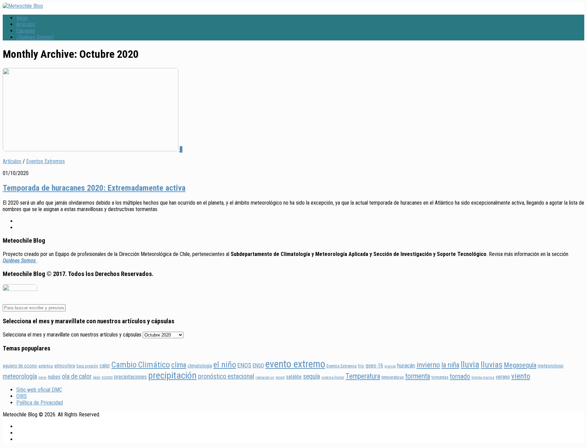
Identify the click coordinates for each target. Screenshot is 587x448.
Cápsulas (25, 31)
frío (361, 365)
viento (520, 376)
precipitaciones (130, 377)
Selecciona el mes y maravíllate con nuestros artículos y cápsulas (72, 334)
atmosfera (64, 366)
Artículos (25, 24)
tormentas (439, 377)
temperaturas (392, 377)
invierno (428, 364)
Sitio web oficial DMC (39, 389)
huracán (406, 365)
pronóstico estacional (226, 376)
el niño (224, 364)
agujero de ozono (20, 366)
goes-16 (374, 365)
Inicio (22, 18)
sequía (311, 376)
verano (503, 377)
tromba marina (483, 377)
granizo (390, 366)
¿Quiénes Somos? (35, 37)
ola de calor (77, 376)
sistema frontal (332, 377)
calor (105, 365)
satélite (294, 377)
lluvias (491, 364)
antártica (45, 365)
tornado (460, 376)
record (280, 377)
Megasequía (520, 365)
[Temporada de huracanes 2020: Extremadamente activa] (91, 149)
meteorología (20, 376)
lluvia (470, 364)
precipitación (172, 375)
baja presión (87, 365)
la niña (450, 365)
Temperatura (362, 376)
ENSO (258, 365)
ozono (107, 377)
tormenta (417, 376)
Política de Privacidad (39, 402)
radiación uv (264, 377)
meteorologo (551, 366)
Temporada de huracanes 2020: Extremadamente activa (94, 188)
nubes (54, 377)
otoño (96, 377)
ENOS (244, 365)
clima (178, 365)
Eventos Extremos (45, 161)
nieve (42, 377)
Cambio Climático (140, 364)
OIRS (21, 396)
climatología (200, 366)
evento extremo (295, 364)
